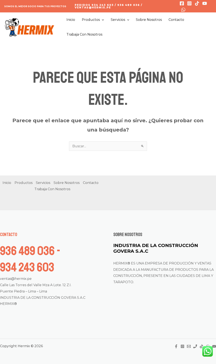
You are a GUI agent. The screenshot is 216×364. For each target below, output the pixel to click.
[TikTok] (201, 346)
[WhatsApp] (183, 9)
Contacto (176, 20)
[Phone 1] (195, 346)
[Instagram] (189, 3)
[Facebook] (182, 3)
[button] (122, 6)
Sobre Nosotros (149, 20)
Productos (91, 20)
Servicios (118, 20)
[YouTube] (214, 346)
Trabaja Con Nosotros (84, 34)
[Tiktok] (197, 3)
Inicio (70, 20)
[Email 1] (189, 346)
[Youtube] (204, 3)
